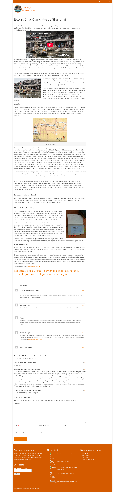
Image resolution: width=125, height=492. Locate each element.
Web (65, 425)
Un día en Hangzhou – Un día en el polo (27, 390)
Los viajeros (86, 457)
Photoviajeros (86, 455)
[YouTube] (104, 1)
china (18, 278)
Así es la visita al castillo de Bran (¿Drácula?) (67, 468)
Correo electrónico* (21, 468)
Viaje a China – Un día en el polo (25, 362)
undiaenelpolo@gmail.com (23, 455)
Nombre (16, 425)
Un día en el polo (25, 305)
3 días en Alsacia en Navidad (65, 473)
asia (15, 278)
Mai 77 (22, 318)
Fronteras (85, 453)
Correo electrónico (44, 425)
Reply (83, 290)
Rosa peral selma (26, 347)
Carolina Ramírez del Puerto (29, 290)
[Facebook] (102, 1)
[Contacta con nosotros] (96, 1)
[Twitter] (99, 1)
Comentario (17, 403)
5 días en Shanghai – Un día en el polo (27, 369)
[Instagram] (107, 1)
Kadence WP (36, 488)
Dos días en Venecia (63, 461)
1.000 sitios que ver (88, 459)
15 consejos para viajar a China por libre (66, 482)
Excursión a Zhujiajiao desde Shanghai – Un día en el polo (34, 356)
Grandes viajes (25, 23)
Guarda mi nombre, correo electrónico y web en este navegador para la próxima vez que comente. (40, 432)
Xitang (21, 278)
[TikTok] (109, 1)
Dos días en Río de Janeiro (65, 454)
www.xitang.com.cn (34, 266)
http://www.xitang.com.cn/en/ (35, 339)
